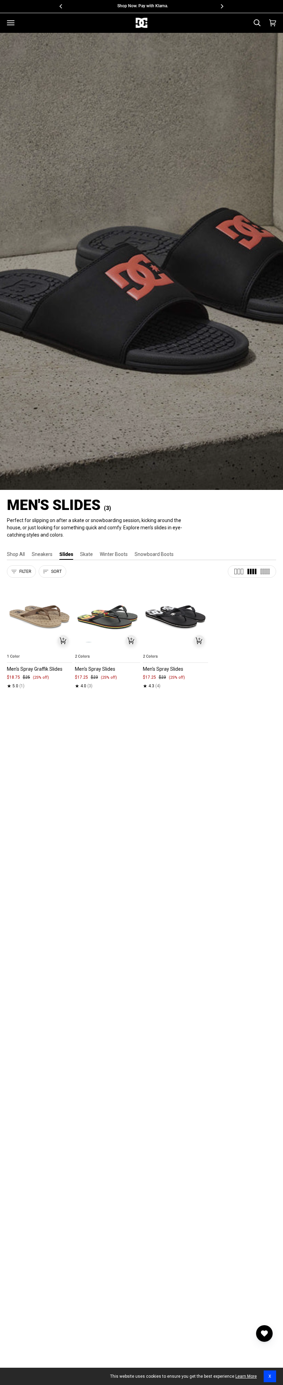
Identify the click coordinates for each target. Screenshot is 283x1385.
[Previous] (61, 6)
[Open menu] (10, 22)
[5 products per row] (265, 571)
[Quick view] (63, 640)
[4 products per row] (251, 571)
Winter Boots (114, 554)
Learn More (246, 1376)
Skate (86, 554)
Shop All (16, 554)
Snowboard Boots (154, 554)
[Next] (222, 6)
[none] (39, 648)
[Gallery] (39, 616)
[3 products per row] (238, 571)
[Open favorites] (264, 1333)
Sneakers (42, 554)
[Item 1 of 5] (39, 616)
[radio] (16, 648)
